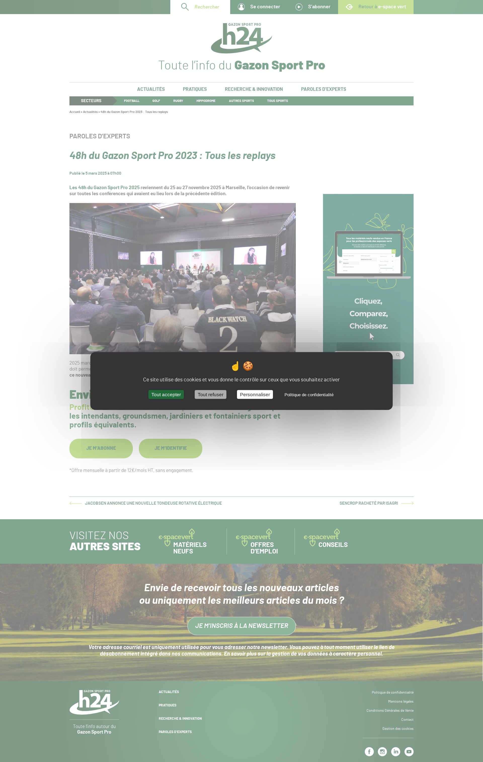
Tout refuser (210, 394)
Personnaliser (255, 394)
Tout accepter (166, 394)
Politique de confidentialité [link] (309, 394)
